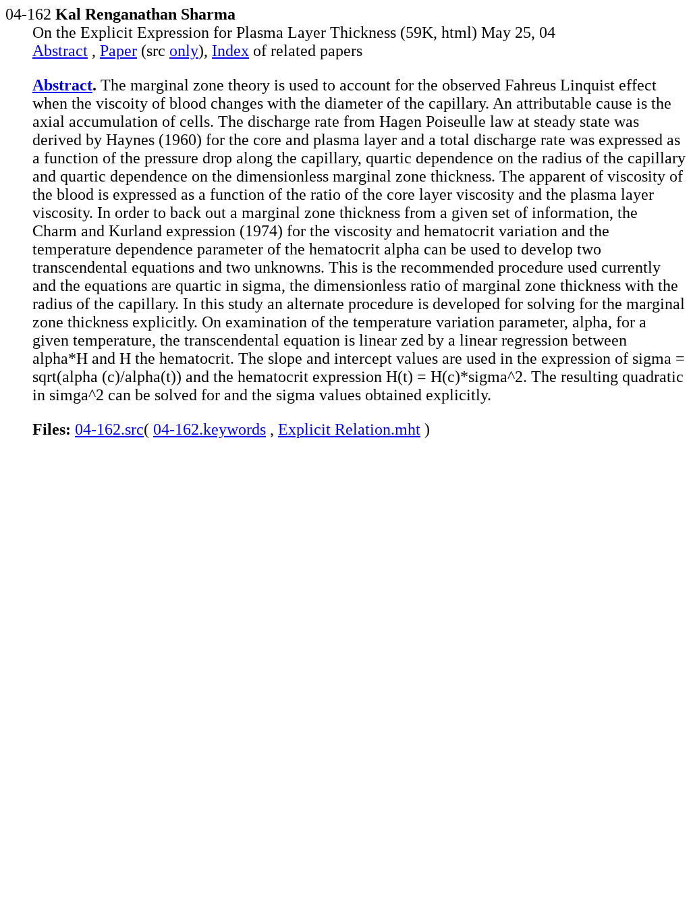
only (183, 50)
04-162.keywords (209, 429)
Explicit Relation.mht (349, 429)
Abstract (60, 50)
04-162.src (109, 429)
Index (230, 50)
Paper (118, 50)
